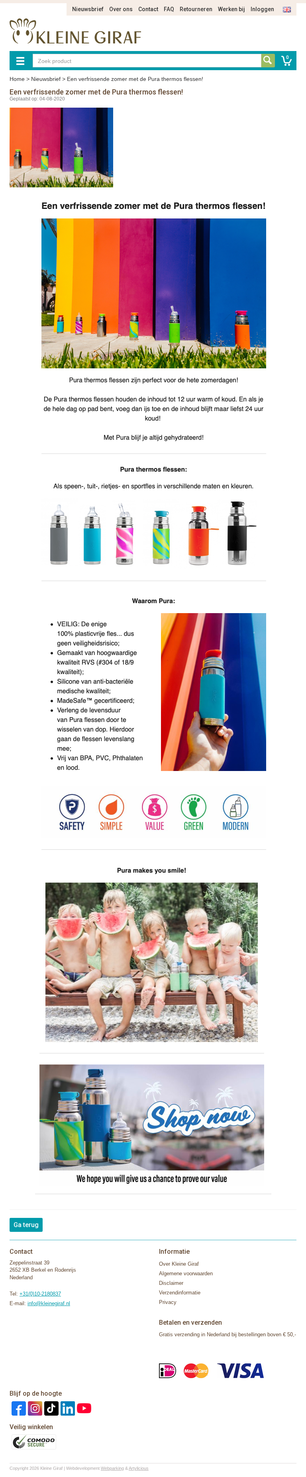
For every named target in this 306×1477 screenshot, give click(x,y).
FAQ (169, 9)
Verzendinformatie (179, 1293)
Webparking (112, 1468)
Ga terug (26, 1225)
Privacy (168, 1302)
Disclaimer (171, 1283)
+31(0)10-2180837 (40, 1294)
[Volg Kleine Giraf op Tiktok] (50, 1408)
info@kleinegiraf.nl (48, 1303)
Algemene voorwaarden (186, 1273)
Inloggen (262, 9)
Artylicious (139, 1468)
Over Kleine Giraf (179, 1264)
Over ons (121, 9)
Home (17, 79)
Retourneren (196, 9)
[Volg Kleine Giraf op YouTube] (83, 1408)
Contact (148, 9)
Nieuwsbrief (88, 9)
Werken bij (231, 9)
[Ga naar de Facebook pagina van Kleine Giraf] (18, 1408)
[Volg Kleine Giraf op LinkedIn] (67, 1408)
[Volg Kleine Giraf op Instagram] (34, 1408)
